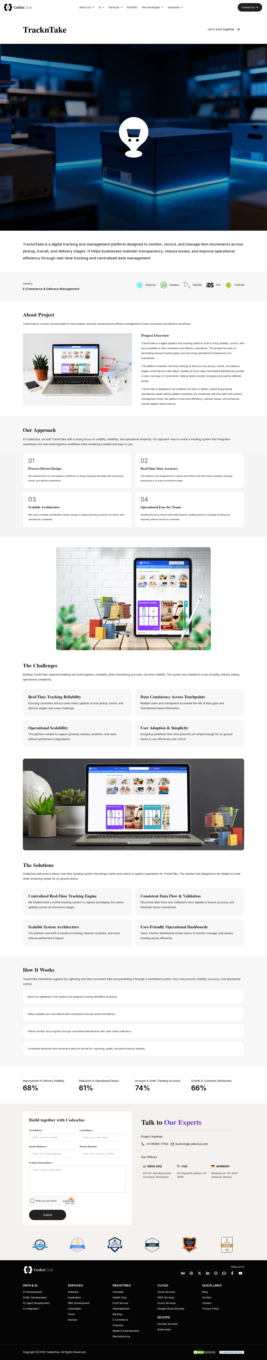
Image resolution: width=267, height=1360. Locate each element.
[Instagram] (216, 1273)
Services (114, 7)
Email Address (38, 1146)
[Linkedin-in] (207, 1273)
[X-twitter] (199, 1273)
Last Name (87, 1130)
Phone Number (88, 1146)
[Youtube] (240, 1273)
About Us (85, 7)
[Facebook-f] (232, 1273)
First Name (36, 1130)
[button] (26, 369)
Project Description (41, 1162)
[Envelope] (224, 1273)
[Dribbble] (191, 1273)
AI (99, 7)
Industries (174, 7)
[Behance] (183, 1273)
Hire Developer (151, 7)
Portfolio (132, 7)
